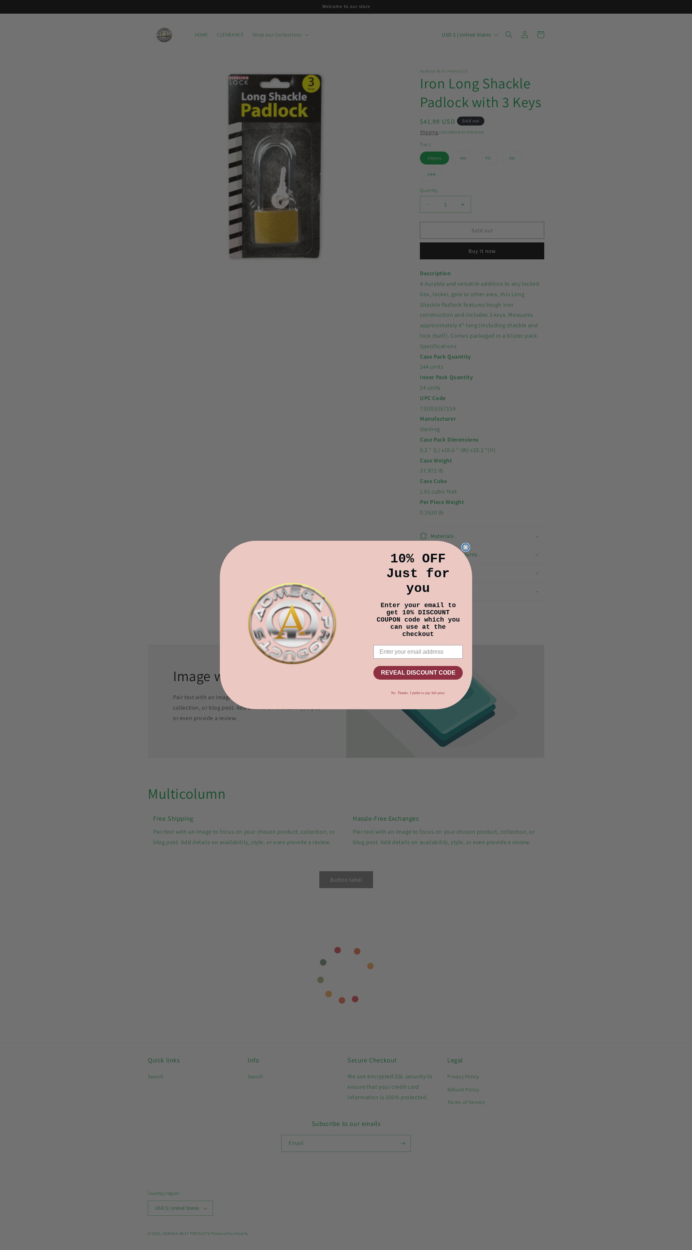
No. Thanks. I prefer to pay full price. (418, 692)
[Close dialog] (465, 547)
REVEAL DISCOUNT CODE (418, 673)
